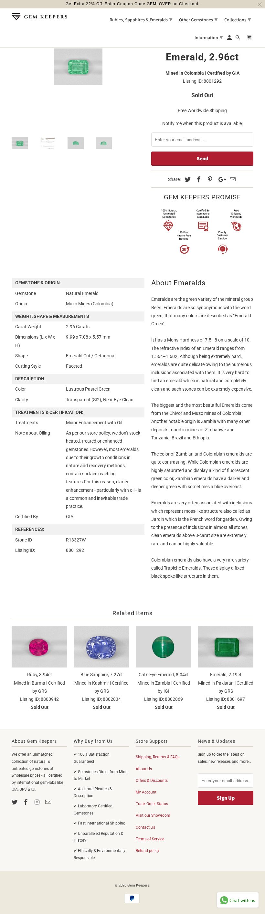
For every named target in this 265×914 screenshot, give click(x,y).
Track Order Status (152, 804)
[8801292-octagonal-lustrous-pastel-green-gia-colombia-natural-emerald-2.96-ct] (78, 66)
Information (209, 37)
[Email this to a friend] (232, 179)
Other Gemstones (198, 19)
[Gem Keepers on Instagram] (37, 802)
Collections (237, 19)
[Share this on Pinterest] (209, 179)
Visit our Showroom (153, 815)
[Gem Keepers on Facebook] (26, 802)
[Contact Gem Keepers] (48, 802)
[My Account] (230, 39)
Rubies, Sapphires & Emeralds (141, 19)
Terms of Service (150, 839)
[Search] (238, 39)
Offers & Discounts (152, 780)
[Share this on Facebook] (198, 179)
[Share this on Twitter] (187, 179)
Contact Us (145, 827)
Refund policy (147, 850)
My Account (146, 792)
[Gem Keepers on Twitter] (15, 802)
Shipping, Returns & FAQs (157, 757)
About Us (144, 769)
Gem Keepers (138, 885)
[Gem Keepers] (39, 17)
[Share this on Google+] (220, 179)
